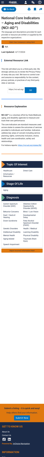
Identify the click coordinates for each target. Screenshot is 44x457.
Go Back (10, 9)
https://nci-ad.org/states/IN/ (30, 145)
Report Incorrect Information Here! (22, 251)
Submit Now (22, 417)
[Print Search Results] (29, 9)
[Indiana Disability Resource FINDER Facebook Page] (4, 439)
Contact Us (6, 435)
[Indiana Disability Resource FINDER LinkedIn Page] (9, 439)
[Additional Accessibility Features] (39, 2)
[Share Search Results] (41, 9)
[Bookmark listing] (35, 9)
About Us (6, 432)
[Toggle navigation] (2, 2)
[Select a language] (33, 2)
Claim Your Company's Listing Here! (22, 42)
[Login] (26, 2)
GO (32, 91)
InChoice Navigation (21, 444)
